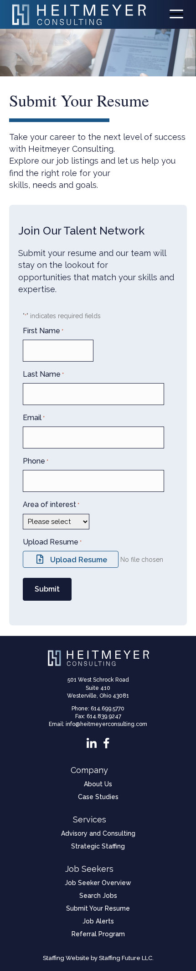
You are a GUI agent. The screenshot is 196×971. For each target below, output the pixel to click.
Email (34, 417)
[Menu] (176, 14)
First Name (43, 330)
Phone (35, 461)
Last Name (43, 374)
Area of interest (51, 504)
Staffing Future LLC (125, 958)
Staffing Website (66, 958)
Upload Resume (52, 542)
